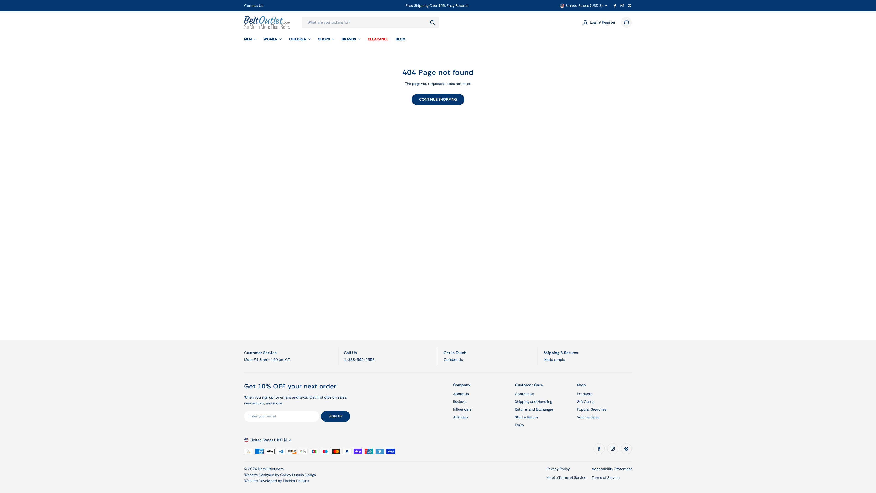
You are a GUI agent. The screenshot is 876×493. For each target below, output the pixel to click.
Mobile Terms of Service (566, 477)
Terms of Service (606, 477)
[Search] (432, 22)
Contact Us (253, 5)
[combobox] (370, 22)
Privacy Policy (558, 469)
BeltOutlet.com (271, 469)
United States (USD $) (584, 5)
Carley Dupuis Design (298, 474)
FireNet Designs (296, 480)
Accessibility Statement (612, 469)
